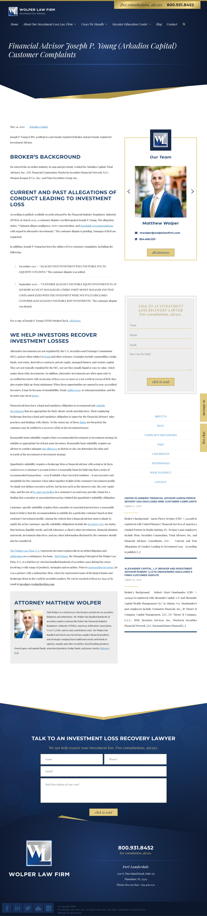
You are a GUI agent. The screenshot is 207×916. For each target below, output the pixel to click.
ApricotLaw (76, 913)
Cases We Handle (92, 24)
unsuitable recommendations (96, 225)
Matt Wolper (61, 556)
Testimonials (161, 463)
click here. (75, 320)
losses (35, 395)
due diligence (49, 448)
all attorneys (160, 252)
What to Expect (160, 472)
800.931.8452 (180, 5)
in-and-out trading (43, 492)
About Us (161, 416)
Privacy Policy (138, 910)
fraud (47, 356)
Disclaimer (123, 910)
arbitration (16, 556)
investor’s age (96, 524)
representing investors (101, 567)
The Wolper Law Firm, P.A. (25, 550)
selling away (74, 390)
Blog (159, 24)
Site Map (111, 910)
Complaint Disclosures (161, 435)
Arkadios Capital (38, 126)
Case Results (160, 453)
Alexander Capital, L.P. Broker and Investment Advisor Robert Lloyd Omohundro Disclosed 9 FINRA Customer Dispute (158, 572)
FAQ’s (160, 444)
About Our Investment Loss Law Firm (48, 24)
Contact (172, 24)
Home (14, 24)
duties (82, 422)
